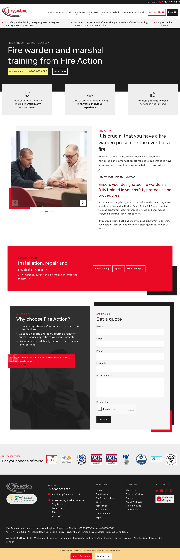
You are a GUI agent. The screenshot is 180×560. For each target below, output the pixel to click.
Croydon (108, 537)
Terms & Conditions (117, 531)
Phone (100, 350)
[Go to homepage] (14, 12)
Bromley (128, 537)
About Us (131, 490)
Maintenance (129, 12)
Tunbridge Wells (93, 537)
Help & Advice (133, 505)
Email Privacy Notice (93, 531)
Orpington (52, 537)
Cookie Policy (57, 531)
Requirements (104, 375)
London (10, 541)
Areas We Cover (134, 501)
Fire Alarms (60, 12)
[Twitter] (156, 490)
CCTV (89, 12)
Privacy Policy (73, 531)
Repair (141, 12)
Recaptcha (102, 402)
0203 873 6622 (171, 2)
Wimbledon (140, 537)
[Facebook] (161, 490)
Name (100, 326)
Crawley (152, 537)
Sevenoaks (65, 537)
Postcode (101, 363)
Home (49, 12)
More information (81, 556)
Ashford (10, 537)
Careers (130, 498)
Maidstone (39, 537)
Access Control (101, 12)
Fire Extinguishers (76, 12)
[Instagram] (166, 490)
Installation (115, 12)
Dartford (21, 537)
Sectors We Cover (135, 494)
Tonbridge (78, 537)
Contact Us (132, 509)
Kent (160, 537)
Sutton (118, 537)
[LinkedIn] (171, 490)
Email (100, 338)
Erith (29, 537)
